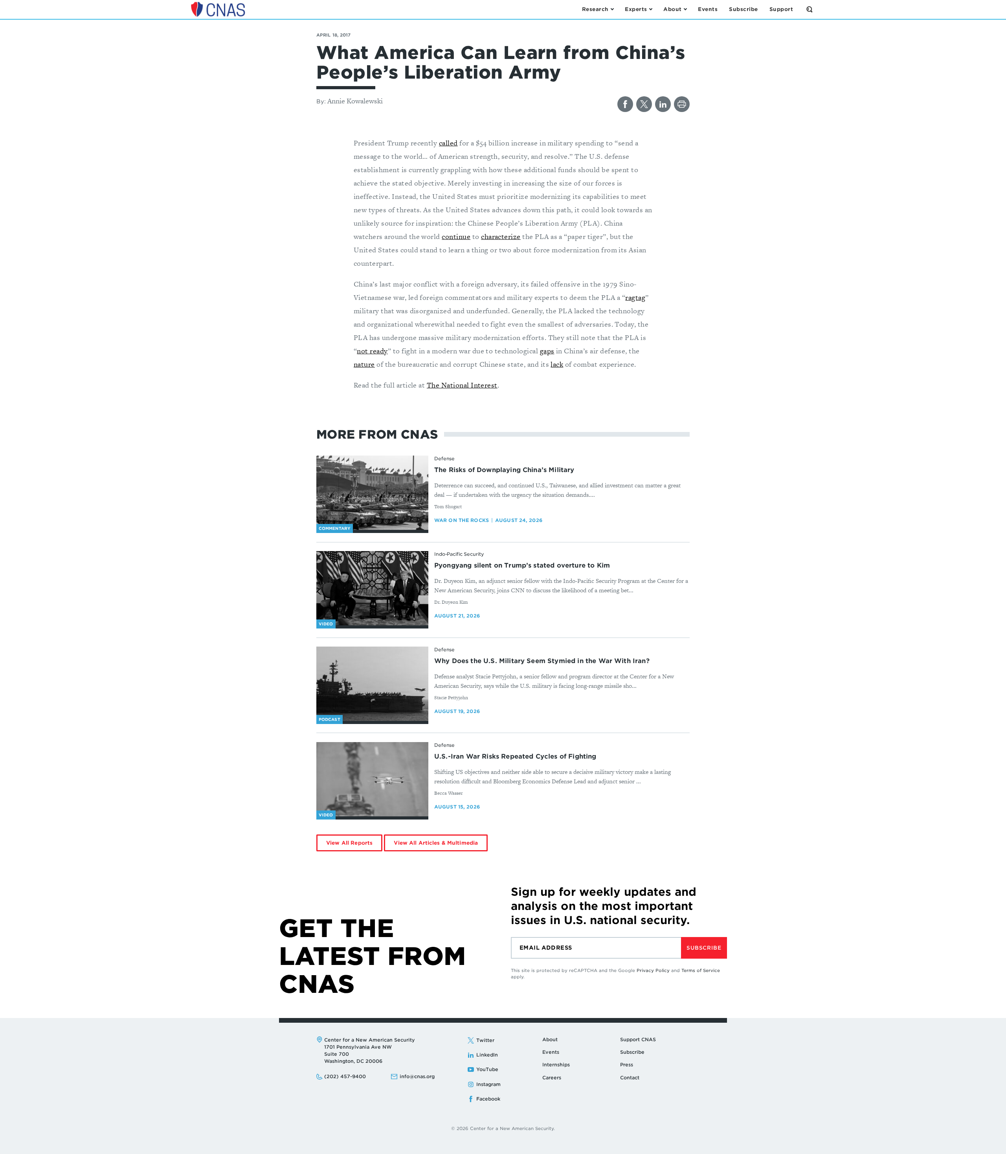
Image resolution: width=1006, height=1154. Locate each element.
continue (456, 236)
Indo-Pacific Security (459, 554)
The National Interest (462, 385)
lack (557, 364)
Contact (629, 1077)
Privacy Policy (653, 970)
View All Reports (349, 843)
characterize (501, 236)
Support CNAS (638, 1039)
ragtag (635, 297)
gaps (547, 351)
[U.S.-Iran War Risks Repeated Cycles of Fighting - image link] (372, 779)
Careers (551, 1077)
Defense (444, 458)
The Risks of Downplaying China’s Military (504, 470)
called (448, 143)
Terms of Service (700, 970)
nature (364, 364)
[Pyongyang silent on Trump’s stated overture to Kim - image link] (372, 588)
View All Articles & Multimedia (436, 843)
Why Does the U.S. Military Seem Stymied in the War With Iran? (542, 661)
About (550, 1039)
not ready (372, 351)
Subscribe (704, 948)
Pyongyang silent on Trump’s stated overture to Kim (522, 565)
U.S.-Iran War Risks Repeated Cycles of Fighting (515, 756)
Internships (556, 1065)
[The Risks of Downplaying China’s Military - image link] (372, 493)
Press (626, 1065)
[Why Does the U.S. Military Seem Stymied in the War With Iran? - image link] (372, 684)
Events (550, 1052)
